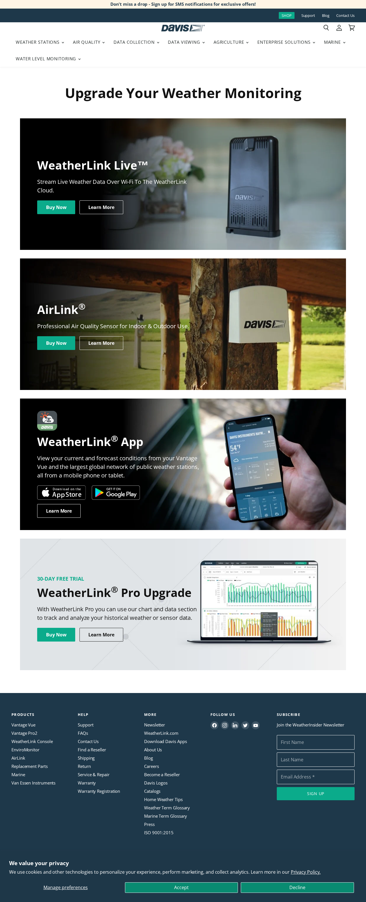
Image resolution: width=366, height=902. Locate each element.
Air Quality (87, 42)
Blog (325, 15)
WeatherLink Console (32, 741)
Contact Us (345, 15)
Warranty (87, 783)
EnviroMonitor (25, 749)
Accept (181, 887)
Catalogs (152, 791)
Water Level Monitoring (46, 58)
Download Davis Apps (165, 741)
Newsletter (154, 725)
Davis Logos (156, 783)
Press (149, 824)
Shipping (86, 758)
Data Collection (135, 42)
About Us (153, 749)
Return (84, 766)
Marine (333, 42)
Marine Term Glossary (165, 816)
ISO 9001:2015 (159, 832)
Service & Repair (94, 774)
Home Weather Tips (163, 799)
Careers (151, 766)
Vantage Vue (23, 725)
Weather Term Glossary (167, 808)
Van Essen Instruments (33, 783)
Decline (297, 887)
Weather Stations (38, 42)
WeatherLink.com (161, 733)
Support (308, 15)
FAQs (83, 733)
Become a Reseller (162, 774)
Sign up (315, 793)
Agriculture (230, 42)
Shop (287, 15)
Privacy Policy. (306, 872)
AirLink (18, 758)
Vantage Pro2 (24, 733)
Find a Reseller (92, 749)
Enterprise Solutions (284, 42)
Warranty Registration (99, 791)
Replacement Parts (29, 766)
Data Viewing (184, 42)
